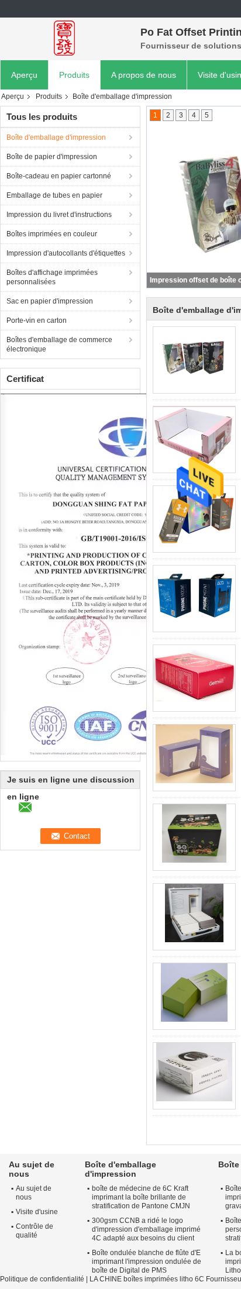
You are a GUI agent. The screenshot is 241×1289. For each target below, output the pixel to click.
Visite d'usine (37, 1212)
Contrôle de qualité (34, 1230)
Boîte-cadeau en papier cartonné (58, 176)
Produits (74, 75)
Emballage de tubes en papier (54, 195)
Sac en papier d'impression (49, 301)
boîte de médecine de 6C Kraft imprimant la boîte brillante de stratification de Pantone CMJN (141, 1197)
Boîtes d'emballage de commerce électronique (59, 344)
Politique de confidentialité (42, 1279)
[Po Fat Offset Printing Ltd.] (64, 38)
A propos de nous (143, 75)
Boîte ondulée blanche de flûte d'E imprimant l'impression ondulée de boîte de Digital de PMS (146, 1261)
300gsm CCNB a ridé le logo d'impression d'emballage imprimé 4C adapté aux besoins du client (146, 1229)
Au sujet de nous (33, 1192)
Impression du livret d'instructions (59, 215)
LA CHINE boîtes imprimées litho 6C (146, 1279)
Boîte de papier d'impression (51, 157)
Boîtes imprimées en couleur (51, 234)
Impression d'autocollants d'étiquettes (65, 253)
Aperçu (24, 75)
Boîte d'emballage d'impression (56, 137)
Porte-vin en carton (36, 320)
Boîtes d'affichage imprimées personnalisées (52, 277)
